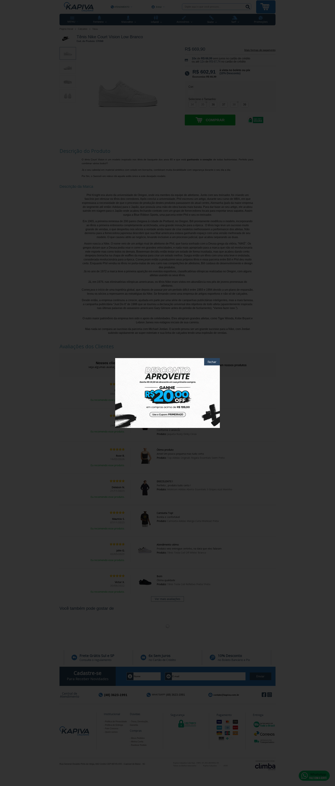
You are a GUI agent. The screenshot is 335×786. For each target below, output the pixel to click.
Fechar (212, 362)
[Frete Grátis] (167, 393)
